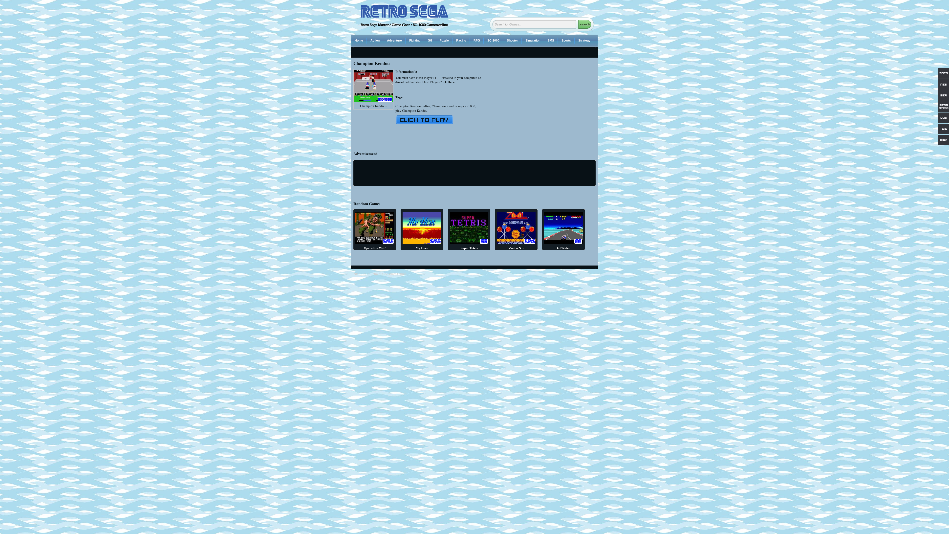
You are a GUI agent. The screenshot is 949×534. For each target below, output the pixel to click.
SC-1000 (493, 40)
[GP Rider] (563, 244)
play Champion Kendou (411, 110)
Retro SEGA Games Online (388, 273)
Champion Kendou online (412, 106)
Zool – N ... (516, 247)
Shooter (512, 40)
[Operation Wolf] (374, 244)
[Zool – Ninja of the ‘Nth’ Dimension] (516, 244)
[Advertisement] (554, 103)
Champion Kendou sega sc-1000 (453, 106)
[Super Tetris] (469, 244)
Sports (566, 40)
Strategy (584, 40)
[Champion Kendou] (373, 102)
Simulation (532, 40)
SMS (551, 40)
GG (430, 40)
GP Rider (563, 247)
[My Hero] (422, 244)
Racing (461, 40)
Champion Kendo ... (373, 106)
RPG (477, 40)
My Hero (422, 247)
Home (359, 40)
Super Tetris (469, 247)
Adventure (394, 40)
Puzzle (444, 40)
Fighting (414, 40)
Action (375, 40)
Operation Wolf (375, 247)
